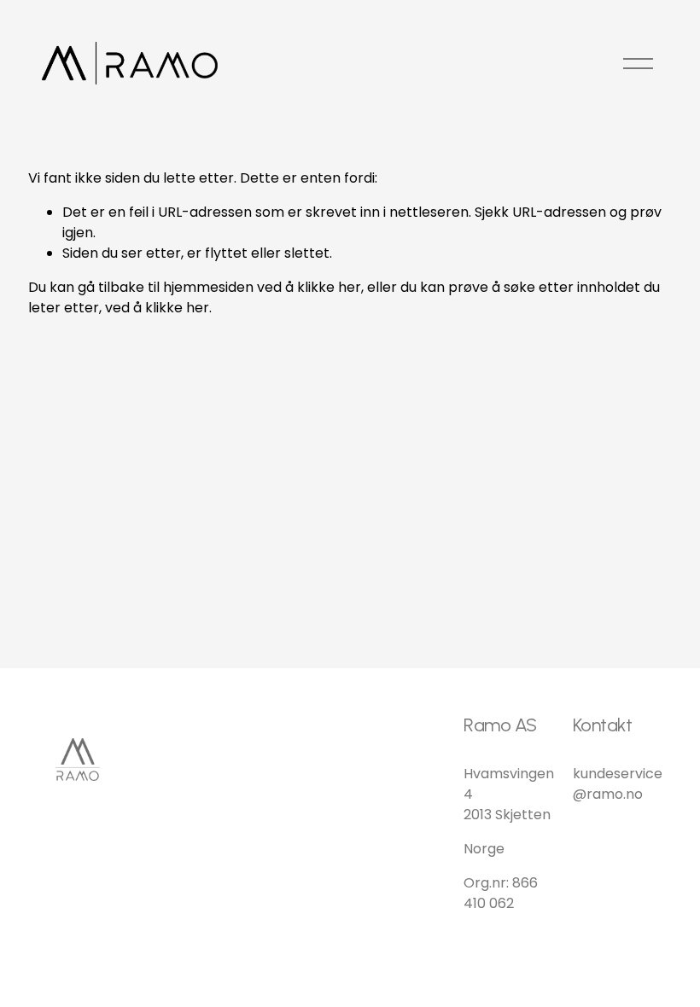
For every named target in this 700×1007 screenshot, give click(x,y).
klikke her (329, 287)
